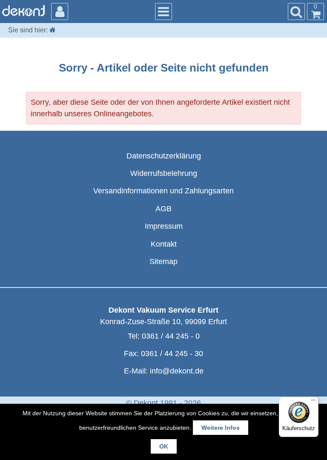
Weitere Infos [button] (220, 427)
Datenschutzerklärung (163, 156)
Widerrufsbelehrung (163, 173)
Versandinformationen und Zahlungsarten (163, 191)
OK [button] (163, 446)
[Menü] (313, 402)
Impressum (164, 226)
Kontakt (164, 244)
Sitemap (163, 261)
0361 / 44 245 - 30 (172, 353)
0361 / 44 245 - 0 (171, 336)
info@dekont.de (177, 371)
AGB (163, 208)
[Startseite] (52, 30)
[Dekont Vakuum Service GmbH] (23, 10)
